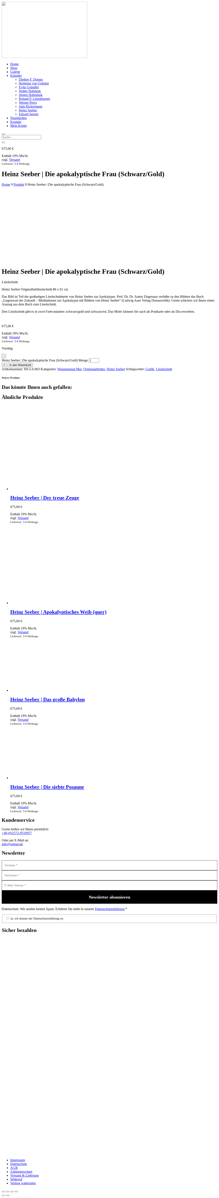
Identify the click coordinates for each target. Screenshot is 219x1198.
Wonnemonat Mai (69, 369)
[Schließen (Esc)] (16, 1191)
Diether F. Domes (31, 79)
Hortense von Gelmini (34, 83)
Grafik (149, 369)
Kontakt (15, 122)
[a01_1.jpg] (34, 239)
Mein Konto (18, 125)
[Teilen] (12, 1191)
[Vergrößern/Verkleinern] (3, 1191)
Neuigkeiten (18, 118)
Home (14, 64)
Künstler (16, 75)
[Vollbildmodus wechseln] (7, 1191)
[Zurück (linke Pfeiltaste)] (3, 1195)
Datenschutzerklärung (109, 909)
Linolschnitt (164, 369)
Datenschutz (18, 1164)
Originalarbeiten (94, 369)
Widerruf (16, 1179)
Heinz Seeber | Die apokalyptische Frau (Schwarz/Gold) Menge (45, 360)
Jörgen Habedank (31, 95)
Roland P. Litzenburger (34, 99)
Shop (13, 68)
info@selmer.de (12, 844)
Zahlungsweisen (21, 1171)
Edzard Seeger (28, 114)
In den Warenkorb (20, 365)
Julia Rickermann (30, 106)
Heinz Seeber (28, 110)
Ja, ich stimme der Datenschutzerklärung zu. (37, 918)
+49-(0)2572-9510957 (17, 833)
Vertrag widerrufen (23, 1183)
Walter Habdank (30, 91)
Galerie (15, 72)
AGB (14, 1168)
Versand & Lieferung (24, 1175)
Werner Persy (28, 102)
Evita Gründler (29, 87)
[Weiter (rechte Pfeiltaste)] (7, 1195)
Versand (14, 159)
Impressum (17, 1160)
